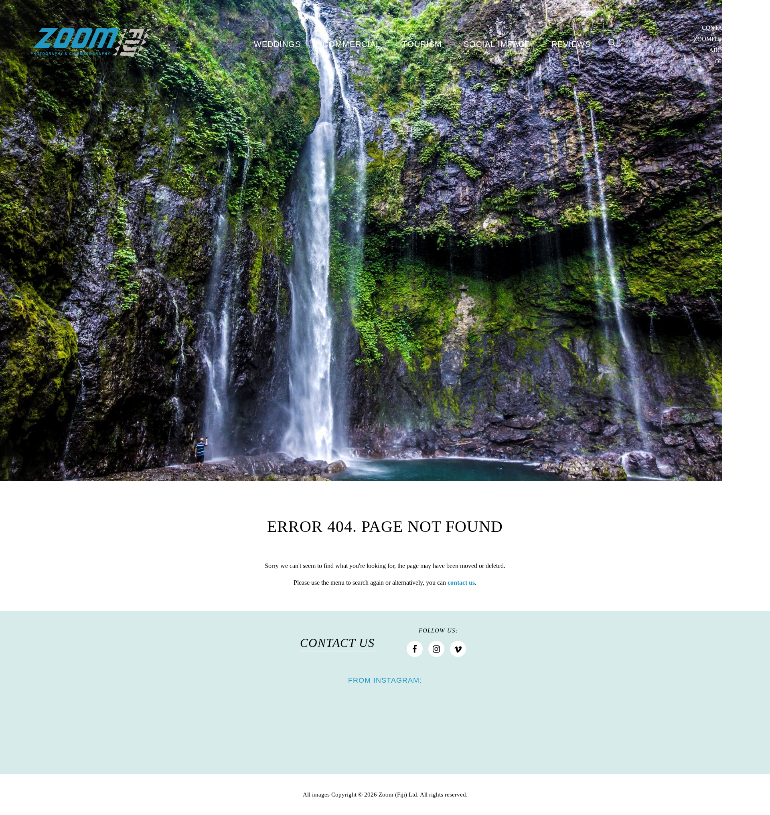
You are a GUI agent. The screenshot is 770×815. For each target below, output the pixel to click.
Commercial (351, 44)
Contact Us (720, 28)
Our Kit (727, 62)
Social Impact (497, 44)
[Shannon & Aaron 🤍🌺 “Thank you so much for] (339, 714)
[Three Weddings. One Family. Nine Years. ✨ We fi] (431, 714)
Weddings (277, 44)
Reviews (571, 44)
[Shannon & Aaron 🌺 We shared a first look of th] (245, 715)
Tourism (422, 44)
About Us (724, 50)
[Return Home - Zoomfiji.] (91, 42)
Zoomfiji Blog (716, 39)
